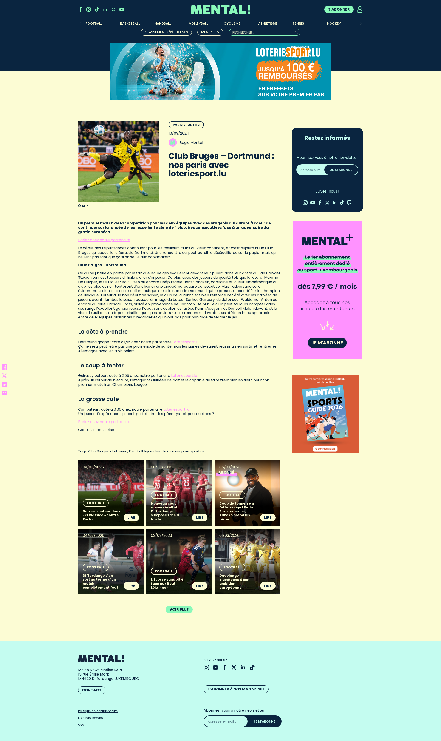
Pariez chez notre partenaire (104, 240)
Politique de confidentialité (98, 711)
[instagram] (88, 9)
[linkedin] (105, 9)
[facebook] (80, 9)
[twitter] (113, 9)
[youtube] (121, 9)
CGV (81, 725)
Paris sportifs (186, 124)
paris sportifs (192, 451)
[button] (360, 23)
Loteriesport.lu (185, 342)
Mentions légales (91, 718)
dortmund (118, 451)
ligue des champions (162, 451)
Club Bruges (98, 451)
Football (136, 451)
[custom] (97, 9)
